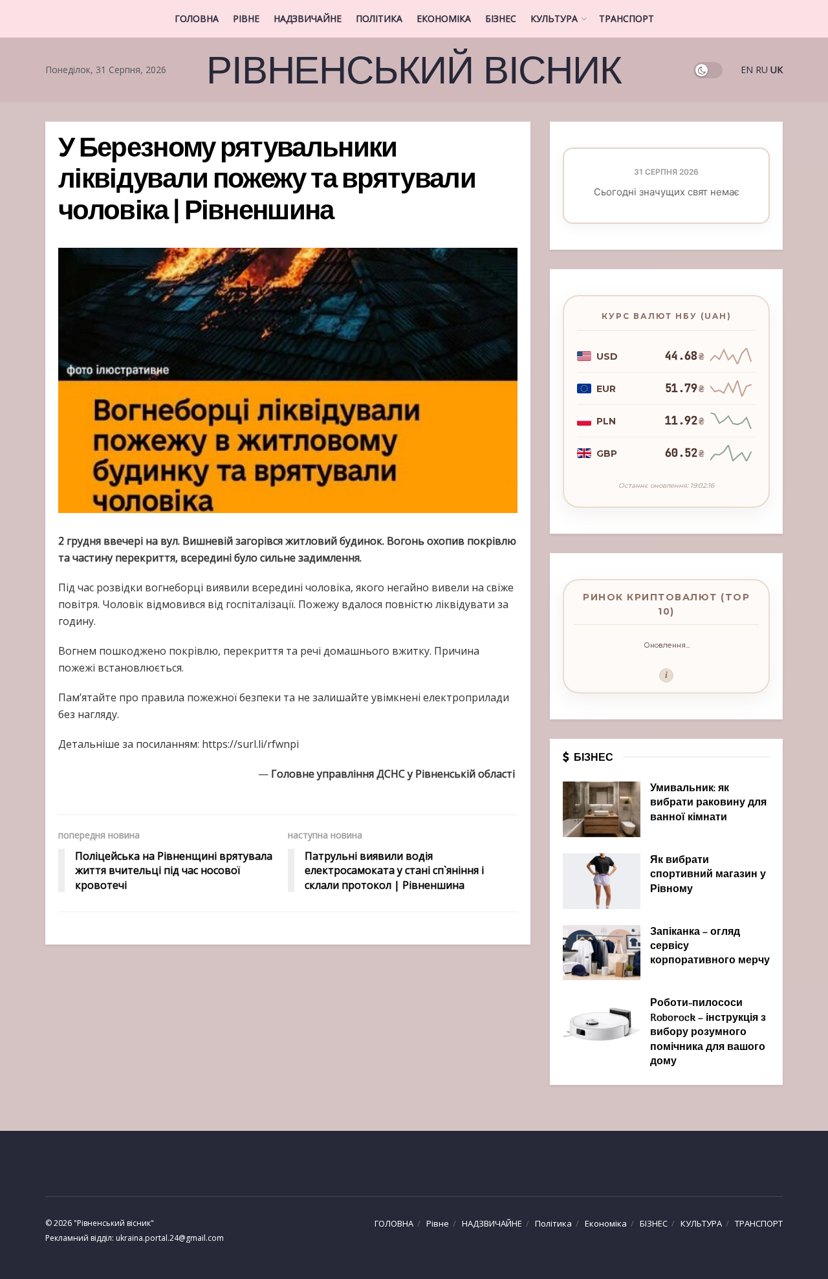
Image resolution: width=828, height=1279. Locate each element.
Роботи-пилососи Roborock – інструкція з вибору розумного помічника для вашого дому (708, 1032)
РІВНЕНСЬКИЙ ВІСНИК (413, 69)
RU (762, 69)
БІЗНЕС (500, 18)
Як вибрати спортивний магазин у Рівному (708, 875)
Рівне (246, 18)
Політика (379, 18)
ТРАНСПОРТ (626, 18)
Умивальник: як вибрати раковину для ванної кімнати (708, 803)
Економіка (444, 18)
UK (776, 69)
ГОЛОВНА (197, 18)
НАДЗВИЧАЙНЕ (308, 18)
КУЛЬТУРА (554, 18)
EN (747, 69)
